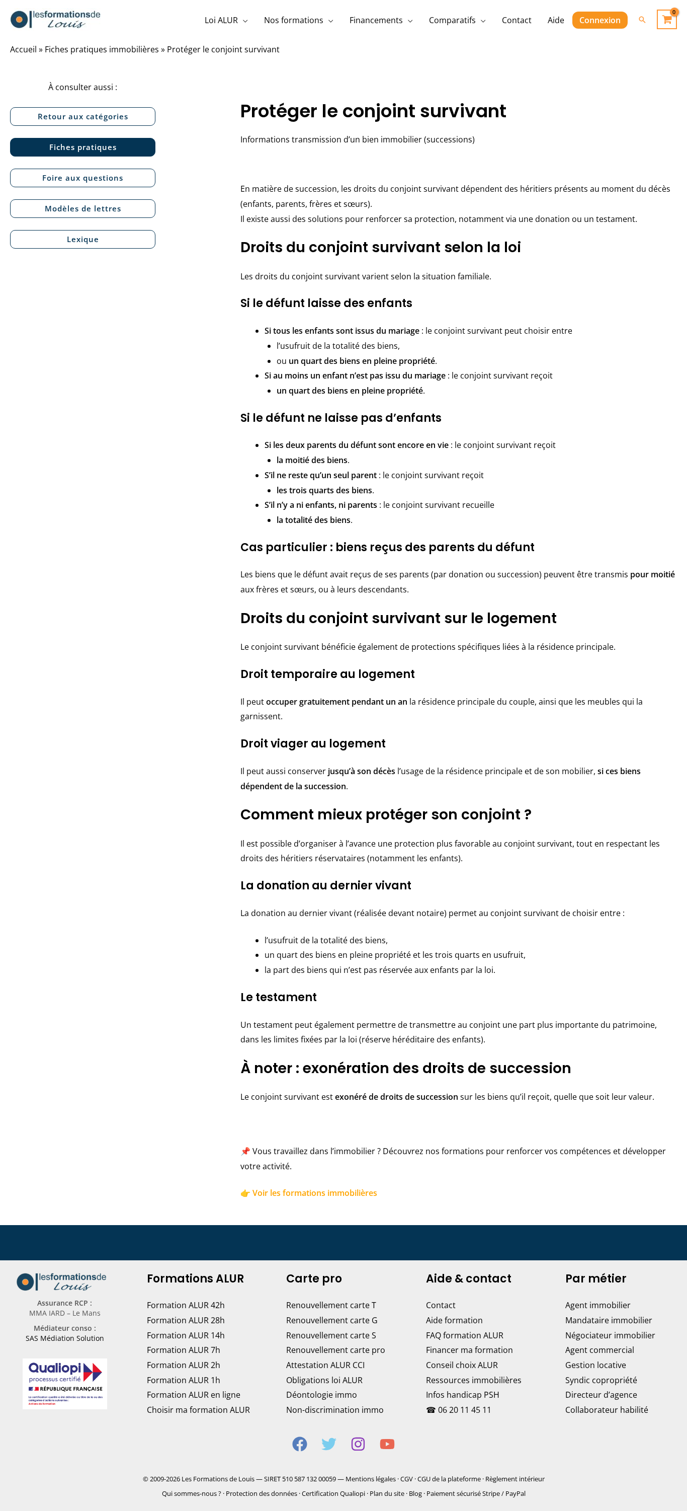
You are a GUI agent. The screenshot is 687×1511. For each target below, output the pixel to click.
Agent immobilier (598, 1305)
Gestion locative (595, 1365)
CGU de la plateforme (449, 1478)
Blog (415, 1493)
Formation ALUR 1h (183, 1380)
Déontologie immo (321, 1394)
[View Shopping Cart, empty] (667, 19)
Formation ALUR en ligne (193, 1394)
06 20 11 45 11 (464, 1409)
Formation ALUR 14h (186, 1335)
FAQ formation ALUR (464, 1335)
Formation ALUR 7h (183, 1349)
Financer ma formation (469, 1349)
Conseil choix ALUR (462, 1365)
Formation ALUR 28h (186, 1320)
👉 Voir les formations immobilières (308, 1192)
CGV (406, 1478)
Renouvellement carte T (331, 1305)
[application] (243, 20)
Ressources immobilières (474, 1380)
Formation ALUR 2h (183, 1365)
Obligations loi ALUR (324, 1380)
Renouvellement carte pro (335, 1349)
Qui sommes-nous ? (191, 1493)
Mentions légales (371, 1478)
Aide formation (454, 1320)
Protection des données (261, 1493)
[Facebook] (299, 1444)
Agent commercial (599, 1349)
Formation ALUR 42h (186, 1305)
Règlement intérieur (515, 1478)
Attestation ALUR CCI (325, 1365)
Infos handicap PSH (462, 1394)
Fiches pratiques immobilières (102, 49)
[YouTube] (387, 1444)
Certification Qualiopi (333, 1493)
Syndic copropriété (601, 1380)
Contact (441, 1305)
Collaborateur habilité (606, 1409)
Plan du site (387, 1493)
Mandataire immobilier (608, 1320)
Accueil (23, 49)
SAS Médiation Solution (65, 1338)
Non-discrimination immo (335, 1409)
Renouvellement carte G (332, 1320)
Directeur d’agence (601, 1394)
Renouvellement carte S (331, 1335)
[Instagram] (358, 1444)
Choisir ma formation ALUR (198, 1409)
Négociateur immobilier (610, 1335)
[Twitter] (328, 1444)
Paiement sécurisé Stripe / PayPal (476, 1493)
